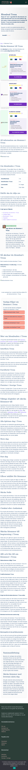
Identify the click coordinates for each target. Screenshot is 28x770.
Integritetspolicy (5, 730)
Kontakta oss (4, 728)
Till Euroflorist (18, 104)
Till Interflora (18, 77)
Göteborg (3, 743)
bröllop (16, 412)
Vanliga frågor (6, 214)
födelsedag (10, 412)
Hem (1, 43)
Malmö (3, 745)
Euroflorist (13, 83)
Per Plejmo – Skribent (11, 225)
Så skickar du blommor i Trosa (11, 212)
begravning (23, 412)
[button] (14, 312)
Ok (14, 768)
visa (8, 35)
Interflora (12, 55)
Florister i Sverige (14, 111)
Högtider (5, 218)
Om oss (3, 726)
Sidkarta (3, 731)
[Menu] (26, 2)
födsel (20, 410)
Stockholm (4, 741)
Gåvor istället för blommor (10, 219)
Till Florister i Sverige (18, 132)
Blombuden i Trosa (8, 216)
